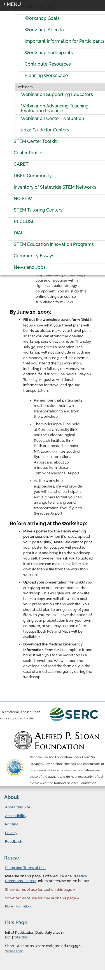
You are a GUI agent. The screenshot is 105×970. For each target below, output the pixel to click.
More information (18, 906)
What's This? (14, 951)
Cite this (21, 937)
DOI (8, 937)
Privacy (11, 833)
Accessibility (15, 816)
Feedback (13, 841)
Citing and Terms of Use (25, 868)
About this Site (17, 807)
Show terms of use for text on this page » (40, 889)
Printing (11, 824)
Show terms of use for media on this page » (42, 898)
